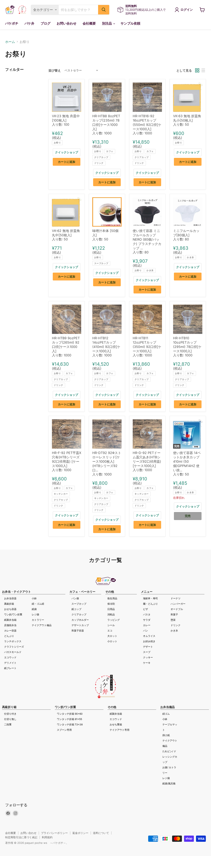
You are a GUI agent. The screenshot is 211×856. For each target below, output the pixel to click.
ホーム (10, 42)
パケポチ (11, 23)
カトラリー (38, 619)
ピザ (145, 609)
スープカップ (101, 263)
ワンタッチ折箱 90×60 (70, 713)
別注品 (107, 23)
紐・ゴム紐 (38, 603)
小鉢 (34, 598)
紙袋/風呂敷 (169, 783)
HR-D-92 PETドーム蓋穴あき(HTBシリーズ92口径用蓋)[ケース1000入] (147, 459)
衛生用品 (112, 598)
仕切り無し (10, 719)
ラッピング (113, 619)
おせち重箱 (116, 724)
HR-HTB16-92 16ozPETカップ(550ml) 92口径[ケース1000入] (147, 122)
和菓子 (174, 614)
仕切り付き (10, 713)
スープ (146, 652)
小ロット (112, 641)
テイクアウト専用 (119, 729)
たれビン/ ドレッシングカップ (169, 757)
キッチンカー (61, 493)
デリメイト (10, 662)
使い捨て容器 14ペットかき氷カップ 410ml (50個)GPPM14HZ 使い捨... (187, 461)
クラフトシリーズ (14, 646)
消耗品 (111, 614)
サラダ (146, 619)
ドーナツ (176, 598)
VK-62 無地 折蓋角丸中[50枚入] (66, 233)
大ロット (112, 635)
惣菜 (173, 619)
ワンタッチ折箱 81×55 (69, 719)
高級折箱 (9, 603)
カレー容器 (10, 630)
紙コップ (76, 609)
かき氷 (150, 270)
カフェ (109, 151)
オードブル (177, 609)
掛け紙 (166, 735)
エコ (109, 630)
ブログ (45, 23)
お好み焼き (149, 641)
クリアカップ (101, 157)
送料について (101, 833)
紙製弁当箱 (10, 619)
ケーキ (146, 662)
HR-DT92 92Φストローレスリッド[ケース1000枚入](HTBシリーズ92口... (106, 461)
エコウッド (10, 657)
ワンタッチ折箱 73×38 (70, 724)
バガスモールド (12, 652)
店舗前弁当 (10, 625)
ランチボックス (12, 641)
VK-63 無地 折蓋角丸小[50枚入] (187, 118)
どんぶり (9, 635)
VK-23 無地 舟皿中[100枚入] (66, 118)
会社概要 (89, 23)
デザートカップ (80, 625)
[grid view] (197, 70)
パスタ (146, 614)
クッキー (148, 657)
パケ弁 (29, 23)
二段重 (8, 724)
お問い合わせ (66, 23)
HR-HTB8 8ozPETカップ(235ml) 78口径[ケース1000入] (106, 122)
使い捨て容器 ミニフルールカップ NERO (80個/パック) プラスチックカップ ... (147, 239)
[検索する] (103, 9)
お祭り (57, 142)
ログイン (187, 10)
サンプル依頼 (130, 23)
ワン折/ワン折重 (13, 614)
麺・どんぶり (150, 603)
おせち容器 (10, 609)
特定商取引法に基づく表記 (21, 837)
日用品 (111, 609)
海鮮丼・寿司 (150, 598)
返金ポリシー (80, 833)
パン (145, 630)
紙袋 (34, 609)
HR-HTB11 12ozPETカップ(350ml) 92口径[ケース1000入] (147, 344)
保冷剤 (111, 603)
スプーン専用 (64, 729)
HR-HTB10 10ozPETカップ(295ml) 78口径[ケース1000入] (187, 344)
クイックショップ (66, 152)
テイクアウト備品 (42, 625)
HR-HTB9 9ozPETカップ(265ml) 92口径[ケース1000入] (66, 344)
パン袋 (75, 598)
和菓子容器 (78, 630)
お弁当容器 (10, 598)
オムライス (149, 635)
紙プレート (10, 668)
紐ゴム (166, 713)
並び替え (54, 70)
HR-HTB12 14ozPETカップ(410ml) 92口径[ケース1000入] (106, 344)
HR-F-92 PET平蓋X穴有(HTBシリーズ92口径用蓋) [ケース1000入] (66, 459)
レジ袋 (35, 614)
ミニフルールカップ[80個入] (186, 233)
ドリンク (99, 163)
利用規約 (47, 837)
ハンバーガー (178, 603)
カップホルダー (80, 619)
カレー (146, 625)
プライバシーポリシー (54, 833)
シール (111, 625)
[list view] (203, 70)
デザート (148, 646)
